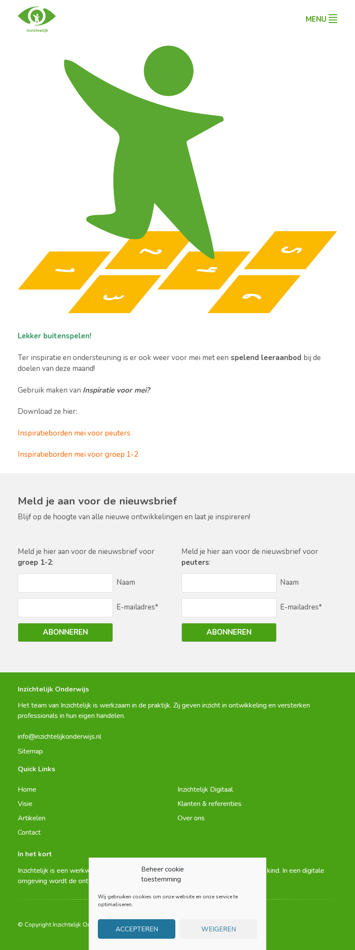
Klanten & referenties (210, 804)
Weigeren (218, 929)
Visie (25, 804)
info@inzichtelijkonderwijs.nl (59, 736)
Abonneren (65, 632)
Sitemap (30, 751)
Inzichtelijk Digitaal (205, 789)
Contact (29, 832)
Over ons (191, 818)
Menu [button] (316, 19)
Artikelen (31, 818)
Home (27, 789)
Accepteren (137, 929)
